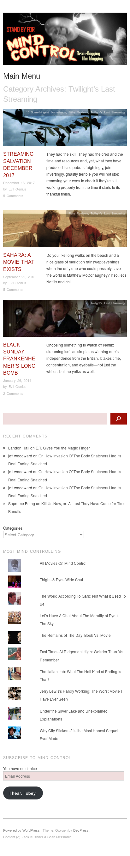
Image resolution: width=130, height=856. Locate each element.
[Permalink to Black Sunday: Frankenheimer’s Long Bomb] (65, 320)
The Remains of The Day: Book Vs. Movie (75, 635)
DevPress (81, 830)
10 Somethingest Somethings (46, 112)
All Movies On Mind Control (63, 563)
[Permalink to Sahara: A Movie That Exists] (65, 230)
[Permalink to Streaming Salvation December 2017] (65, 129)
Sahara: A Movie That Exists (18, 262)
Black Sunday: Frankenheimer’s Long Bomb (20, 359)
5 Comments (13, 195)
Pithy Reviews (78, 112)
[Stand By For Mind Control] (65, 41)
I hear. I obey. (23, 793)
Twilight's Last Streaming (108, 112)
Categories (13, 528)
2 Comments (13, 393)
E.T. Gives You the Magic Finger (63, 447)
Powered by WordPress (21, 830)
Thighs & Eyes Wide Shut (61, 579)
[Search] (118, 419)
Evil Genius (18, 188)
